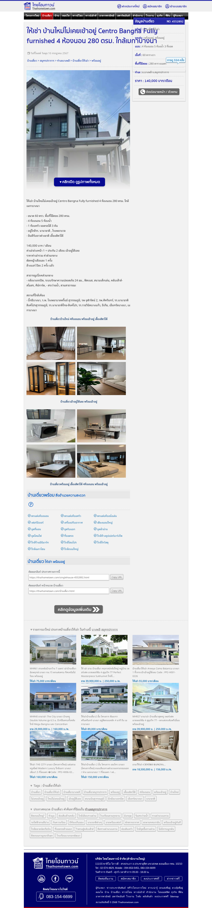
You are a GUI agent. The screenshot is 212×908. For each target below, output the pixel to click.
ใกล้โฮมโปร (70, 542)
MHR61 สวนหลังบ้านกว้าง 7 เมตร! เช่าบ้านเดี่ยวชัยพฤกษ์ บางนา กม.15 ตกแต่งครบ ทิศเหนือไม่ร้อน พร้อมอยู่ (53, 672)
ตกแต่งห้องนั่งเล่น (107, 516)
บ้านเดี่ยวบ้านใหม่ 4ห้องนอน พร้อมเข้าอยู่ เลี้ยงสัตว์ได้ (78, 319)
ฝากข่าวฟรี (173, 878)
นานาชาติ (45, 230)
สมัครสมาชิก (155, 6)
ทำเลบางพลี (63, 60)
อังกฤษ (128, 815)
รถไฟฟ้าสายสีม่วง (40, 822)
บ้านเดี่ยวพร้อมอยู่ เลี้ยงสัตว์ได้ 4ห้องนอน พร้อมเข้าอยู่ (79, 484)
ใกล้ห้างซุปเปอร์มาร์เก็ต (109, 535)
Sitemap (174, 896)
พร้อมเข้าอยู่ (160, 792)
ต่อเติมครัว (127, 829)
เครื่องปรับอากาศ (73, 522)
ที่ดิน (168, 15)
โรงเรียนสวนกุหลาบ (110, 815)
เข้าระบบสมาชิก (178, 6)
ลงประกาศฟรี (151, 878)
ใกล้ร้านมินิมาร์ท (40, 542)
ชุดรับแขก (69, 529)
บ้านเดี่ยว (47, 15)
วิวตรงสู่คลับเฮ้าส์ (85, 829)
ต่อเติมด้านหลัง (67, 815)
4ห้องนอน (145, 792)
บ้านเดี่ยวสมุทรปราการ (95, 792)
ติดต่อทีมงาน (105, 878)
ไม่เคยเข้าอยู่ (37, 798)
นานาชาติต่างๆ (95, 822)
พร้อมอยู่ (96, 60)
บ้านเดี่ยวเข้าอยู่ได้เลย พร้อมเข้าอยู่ (78, 401)
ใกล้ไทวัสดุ (102, 542)
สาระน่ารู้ (153, 887)
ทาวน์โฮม (78, 15)
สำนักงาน (138, 15)
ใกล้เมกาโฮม (38, 549)
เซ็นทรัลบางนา (135, 798)
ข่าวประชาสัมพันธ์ (116, 887)
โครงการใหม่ (32, 15)
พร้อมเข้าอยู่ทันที (172, 822)
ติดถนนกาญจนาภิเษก (42, 835)
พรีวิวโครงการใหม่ (136, 887)
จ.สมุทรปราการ (160, 72)
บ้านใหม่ (174, 792)
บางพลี (96, 629)
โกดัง (138, 896)
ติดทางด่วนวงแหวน (107, 829)
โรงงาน (150, 15)
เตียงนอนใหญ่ (105, 522)
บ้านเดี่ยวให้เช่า (81, 60)
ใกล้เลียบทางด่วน (87, 815)
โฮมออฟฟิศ (164, 892)
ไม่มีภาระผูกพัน (166, 829)
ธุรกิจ (159, 15)
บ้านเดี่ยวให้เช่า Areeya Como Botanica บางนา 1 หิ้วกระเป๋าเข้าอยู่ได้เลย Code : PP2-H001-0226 (155, 672)
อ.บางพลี (147, 72)
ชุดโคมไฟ (36, 535)
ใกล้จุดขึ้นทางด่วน (146, 829)
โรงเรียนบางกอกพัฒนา (68, 835)
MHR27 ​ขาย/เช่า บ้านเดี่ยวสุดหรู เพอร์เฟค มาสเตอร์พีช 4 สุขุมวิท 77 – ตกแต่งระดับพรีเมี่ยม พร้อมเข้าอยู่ (156, 720)
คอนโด (66, 15)
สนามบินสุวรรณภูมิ (94, 798)
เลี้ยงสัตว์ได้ (56, 235)
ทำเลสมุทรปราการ (96, 809)
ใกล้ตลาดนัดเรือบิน (41, 829)
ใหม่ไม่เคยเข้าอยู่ (56, 798)
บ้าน (57, 15)
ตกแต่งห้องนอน (40, 516)
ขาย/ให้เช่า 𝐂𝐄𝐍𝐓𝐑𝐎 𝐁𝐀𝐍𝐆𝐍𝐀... (149, 764)
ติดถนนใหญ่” (38, 815)
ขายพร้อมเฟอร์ (113, 822)
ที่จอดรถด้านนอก (63, 829)
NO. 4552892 (175, 22)
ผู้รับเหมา (178, 15)
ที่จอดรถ (69, 535)
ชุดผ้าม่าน (102, 529)
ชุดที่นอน (36, 529)
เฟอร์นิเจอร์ (37, 522)
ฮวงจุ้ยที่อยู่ (177, 887)
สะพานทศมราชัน (151, 822)
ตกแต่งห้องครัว (72, 516)
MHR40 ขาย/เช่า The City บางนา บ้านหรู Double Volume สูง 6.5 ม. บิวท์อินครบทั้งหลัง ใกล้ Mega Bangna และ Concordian (52, 720)
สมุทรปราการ (47, 60)
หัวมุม (52, 815)
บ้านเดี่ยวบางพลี (71, 792)
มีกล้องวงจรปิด (116, 798)
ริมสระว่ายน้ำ (141, 815)
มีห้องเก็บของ (76, 822)
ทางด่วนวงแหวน (160, 815)
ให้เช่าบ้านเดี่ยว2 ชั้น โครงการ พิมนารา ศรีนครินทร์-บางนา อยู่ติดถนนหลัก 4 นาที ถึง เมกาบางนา (104, 720)
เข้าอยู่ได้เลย (75, 798)
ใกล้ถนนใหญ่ (71, 549)
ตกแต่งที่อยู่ (164, 887)
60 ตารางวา (149, 55)
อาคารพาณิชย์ (106, 15)
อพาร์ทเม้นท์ (123, 15)
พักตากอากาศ (132, 822)
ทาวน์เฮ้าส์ (90, 15)
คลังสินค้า (148, 896)
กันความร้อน (59, 822)
